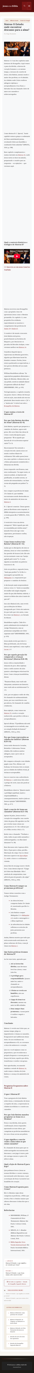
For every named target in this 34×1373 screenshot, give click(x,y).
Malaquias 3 (8, 578)
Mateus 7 (9, 780)
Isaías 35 (7, 329)
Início (7, 20)
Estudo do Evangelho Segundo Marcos (16, 1344)
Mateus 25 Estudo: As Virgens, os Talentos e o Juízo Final (17, 1321)
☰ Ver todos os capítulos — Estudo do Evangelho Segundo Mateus (17, 1283)
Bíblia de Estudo (14, 20)
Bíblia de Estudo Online (15, 1290)
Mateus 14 (22, 347)
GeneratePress (17, 1367)
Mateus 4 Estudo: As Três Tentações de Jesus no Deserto (18, 1330)
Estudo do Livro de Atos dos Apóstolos (17, 1337)
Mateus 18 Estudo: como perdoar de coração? (17, 1314)
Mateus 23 (7, 713)
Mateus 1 (14, 946)
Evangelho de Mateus (11, 406)
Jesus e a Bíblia (10, 5)
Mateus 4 (7, 502)
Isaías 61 (15, 329)
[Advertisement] (17, 114)
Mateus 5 (17, 615)
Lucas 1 (7, 649)
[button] (24, 6)
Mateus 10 (21, 155)
